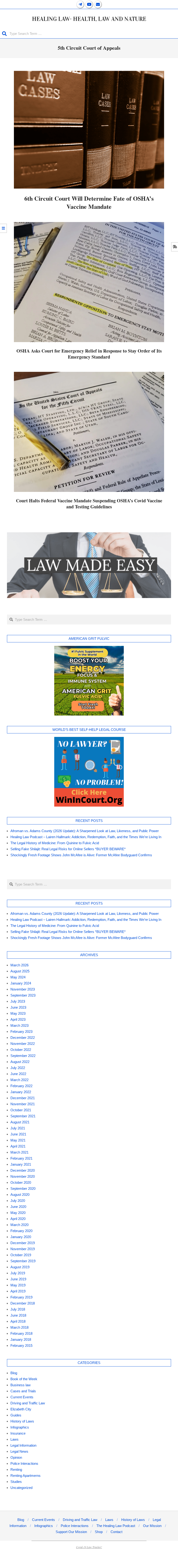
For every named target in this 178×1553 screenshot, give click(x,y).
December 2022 (22, 1038)
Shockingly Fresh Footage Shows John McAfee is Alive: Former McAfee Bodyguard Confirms (81, 855)
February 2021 (21, 1158)
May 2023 (17, 1013)
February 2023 (21, 1031)
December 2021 (22, 1098)
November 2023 (22, 989)
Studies (16, 1482)
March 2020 (19, 1225)
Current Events (21, 1397)
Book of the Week (23, 1379)
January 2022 (20, 1092)
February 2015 (21, 1345)
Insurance (17, 1433)
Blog (13, 1373)
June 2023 (18, 1007)
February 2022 (21, 1086)
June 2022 (18, 1074)
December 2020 (22, 1170)
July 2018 (17, 1309)
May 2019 (17, 1285)
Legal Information (23, 1445)
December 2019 (22, 1243)
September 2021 (22, 1116)
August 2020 (19, 1195)
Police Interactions (24, 1463)
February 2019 (21, 1297)
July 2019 (17, 1273)
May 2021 (17, 1140)
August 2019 (19, 1267)
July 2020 (17, 1201)
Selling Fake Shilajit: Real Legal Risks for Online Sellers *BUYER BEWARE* (68, 849)
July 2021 (17, 1128)
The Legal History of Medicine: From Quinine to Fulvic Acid (54, 843)
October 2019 (20, 1255)
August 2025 (19, 971)
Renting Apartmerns (25, 1476)
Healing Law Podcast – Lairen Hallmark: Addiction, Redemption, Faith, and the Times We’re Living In (85, 837)
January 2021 (20, 1164)
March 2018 (19, 1327)
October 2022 (20, 1050)
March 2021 (19, 1152)
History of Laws (22, 1421)
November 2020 (22, 1176)
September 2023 (22, 995)
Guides (15, 1415)
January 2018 (20, 1339)
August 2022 (19, 1062)
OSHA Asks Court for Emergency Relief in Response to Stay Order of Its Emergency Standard (89, 353)
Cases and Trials (23, 1391)
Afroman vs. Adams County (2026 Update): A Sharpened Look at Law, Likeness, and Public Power (84, 831)
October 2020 (20, 1182)
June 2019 (18, 1279)
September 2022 (22, 1056)
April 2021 (17, 1146)
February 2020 (21, 1231)
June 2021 (18, 1134)
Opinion (16, 1457)
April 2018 (17, 1321)
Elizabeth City (20, 1409)
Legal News (19, 1451)
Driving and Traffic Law (27, 1403)
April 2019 (17, 1291)
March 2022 (19, 1080)
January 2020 (20, 1237)
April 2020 (17, 1219)
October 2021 (20, 1110)
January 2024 (20, 983)
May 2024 (17, 977)
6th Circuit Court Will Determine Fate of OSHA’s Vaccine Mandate (89, 202)
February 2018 (21, 1333)
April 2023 (17, 1019)
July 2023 (17, 1001)
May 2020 (17, 1213)
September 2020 (22, 1188)
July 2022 (17, 1068)
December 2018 (22, 1303)
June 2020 (18, 1207)
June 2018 (18, 1315)
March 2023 (19, 1025)
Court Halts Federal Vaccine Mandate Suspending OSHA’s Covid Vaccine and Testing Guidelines (89, 503)
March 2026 (19, 965)
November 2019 (22, 1249)
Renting (16, 1469)
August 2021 (19, 1122)
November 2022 (22, 1044)
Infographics (19, 1427)
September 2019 (22, 1261)
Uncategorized (21, 1488)
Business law (20, 1385)
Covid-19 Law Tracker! (89, 1547)
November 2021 (22, 1104)
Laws (14, 1439)
